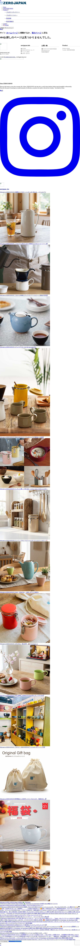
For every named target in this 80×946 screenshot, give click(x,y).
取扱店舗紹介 (45, 52)
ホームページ (12, 33)
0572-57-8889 (5, 54)
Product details (66, 48)
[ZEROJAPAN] (13, 4)
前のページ (36, 33)
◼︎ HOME (23, 48)
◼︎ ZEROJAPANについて (27, 50)
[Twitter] (1, 29)
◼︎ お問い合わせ (25, 53)
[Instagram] (2, 29)
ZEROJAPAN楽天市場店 (50, 49)
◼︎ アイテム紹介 (25, 51)
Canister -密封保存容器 (68, 50)
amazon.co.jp (46, 50)
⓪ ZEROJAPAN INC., (10, 57)
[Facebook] (0, 29)
